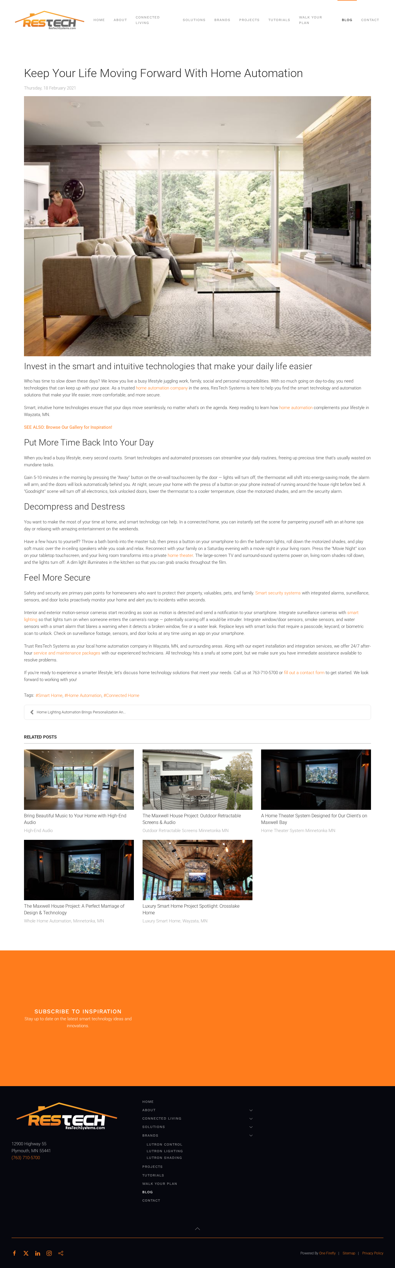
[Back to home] (50, 20)
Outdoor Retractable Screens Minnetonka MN (186, 830)
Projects (249, 20)
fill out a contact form (304, 672)
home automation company (162, 388)
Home (99, 20)
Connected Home (122, 695)
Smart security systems (278, 593)
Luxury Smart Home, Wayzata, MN (175, 921)
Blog (347, 20)
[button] (197, 1229)
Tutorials (279, 20)
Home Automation (84, 695)
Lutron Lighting (165, 1151)
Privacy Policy (372, 1253)
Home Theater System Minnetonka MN (298, 830)
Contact (370, 20)
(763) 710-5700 (26, 1157)
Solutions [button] (194, 20)
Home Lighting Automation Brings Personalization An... (81, 712)
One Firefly (327, 1253)
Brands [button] (222, 20)
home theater (180, 555)
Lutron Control (164, 1144)
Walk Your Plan (310, 20)
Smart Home (50, 695)
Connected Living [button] (148, 20)
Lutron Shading (164, 1158)
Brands (150, 1135)
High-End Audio (38, 830)
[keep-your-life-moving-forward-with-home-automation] (197, 226)
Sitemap (349, 1253)
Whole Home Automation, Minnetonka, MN (64, 921)
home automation (296, 407)
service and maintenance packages (67, 653)
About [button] (120, 20)
